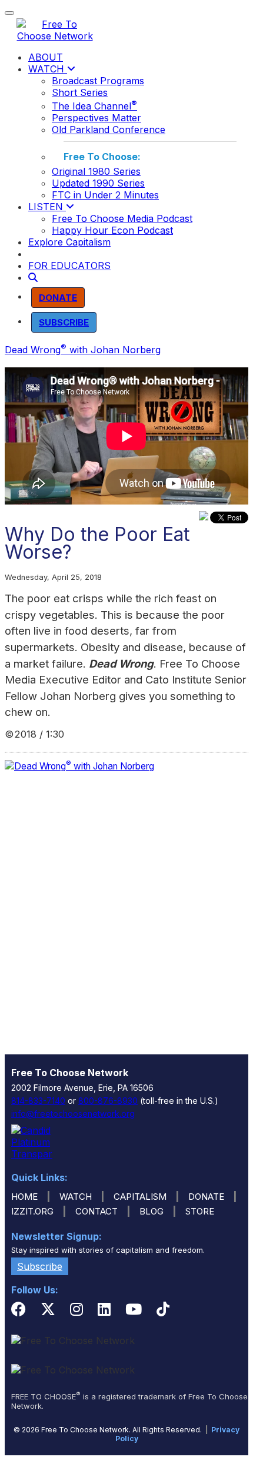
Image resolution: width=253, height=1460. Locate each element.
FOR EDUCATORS (69, 265)
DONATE (206, 1196)
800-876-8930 (108, 1101)
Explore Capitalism (69, 242)
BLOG (151, 1211)
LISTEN (47, 207)
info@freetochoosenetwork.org (73, 1114)
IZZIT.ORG (32, 1211)
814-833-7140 (38, 1101)
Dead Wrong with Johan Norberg (83, 350)
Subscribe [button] (39, 1266)
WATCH (47, 69)
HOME (24, 1196)
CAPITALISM (140, 1196)
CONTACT (96, 1211)
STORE (199, 1211)
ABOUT (45, 57)
